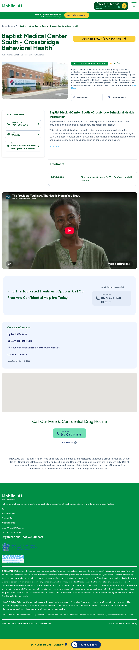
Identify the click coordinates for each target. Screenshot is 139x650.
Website (16, 135)
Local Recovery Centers (12, 532)
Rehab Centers (8, 26)
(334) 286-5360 (20, 125)
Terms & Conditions (116, 623)
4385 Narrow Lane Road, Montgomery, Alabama (24, 147)
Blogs (4, 509)
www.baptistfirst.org (21, 341)
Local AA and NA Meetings (13, 528)
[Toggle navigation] (134, 5)
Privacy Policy (131, 623)
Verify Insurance (8, 513)
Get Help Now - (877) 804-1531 (102, 38)
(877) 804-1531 (108, 3)
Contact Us (7, 518)
